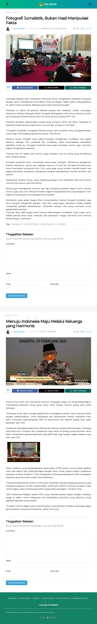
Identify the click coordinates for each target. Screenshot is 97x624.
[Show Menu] (7, 4)
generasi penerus (48, 224)
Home (8, 12)
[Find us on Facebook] (41, 617)
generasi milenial (32, 224)
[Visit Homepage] (48, 4)
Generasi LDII (17, 224)
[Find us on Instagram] (51, 617)
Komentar (11, 244)
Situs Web (54, 284)
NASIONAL (52, 332)
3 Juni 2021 (33, 332)
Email (8, 284)
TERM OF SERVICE (63, 598)
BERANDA (12, 598)
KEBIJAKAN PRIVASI (80, 598)
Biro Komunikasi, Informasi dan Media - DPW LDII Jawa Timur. (33, 612)
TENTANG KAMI (24, 598)
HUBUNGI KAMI (48, 598)
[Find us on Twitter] (44, 617)
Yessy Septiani (19, 28)
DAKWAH (15, 12)
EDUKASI (63, 28)
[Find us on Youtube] (47, 617)
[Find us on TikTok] (54, 617)
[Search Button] (90, 4)
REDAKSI (36, 598)
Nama (8, 273)
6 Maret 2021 (33, 28)
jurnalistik (61, 224)
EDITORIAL (54, 28)
